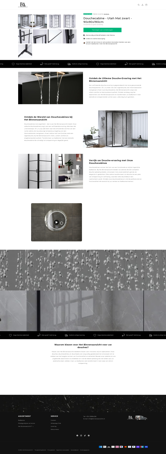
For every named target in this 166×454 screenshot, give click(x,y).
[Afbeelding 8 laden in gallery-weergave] (70, 36)
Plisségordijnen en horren (26, 423)
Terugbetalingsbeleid (40, 450)
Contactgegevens (84, 450)
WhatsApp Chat (56, 423)
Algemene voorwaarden (62, 450)
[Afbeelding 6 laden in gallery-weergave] (40, 36)
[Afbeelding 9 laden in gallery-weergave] (25, 51)
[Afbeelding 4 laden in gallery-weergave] (70, 22)
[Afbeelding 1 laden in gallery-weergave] (25, 22)
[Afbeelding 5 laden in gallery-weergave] (25, 36)
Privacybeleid (51, 450)
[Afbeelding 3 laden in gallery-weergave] (55, 22)
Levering (53, 426)
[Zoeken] (139, 5)
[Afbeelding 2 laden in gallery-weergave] (40, 22)
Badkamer (21, 420)
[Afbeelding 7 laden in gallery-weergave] (55, 36)
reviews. (106, 14)
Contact (53, 420)
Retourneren (55, 429)
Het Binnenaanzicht (27, 450)
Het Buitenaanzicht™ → (26, 426)
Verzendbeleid (74, 450)
